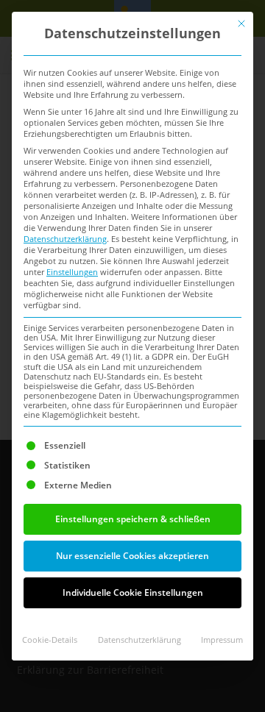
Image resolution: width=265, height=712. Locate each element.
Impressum (222, 640)
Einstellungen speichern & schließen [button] (133, 519)
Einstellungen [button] (72, 272)
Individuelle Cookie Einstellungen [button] (133, 592)
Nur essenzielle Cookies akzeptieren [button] (132, 555)
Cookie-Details (49, 640)
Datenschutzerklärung (65, 239)
